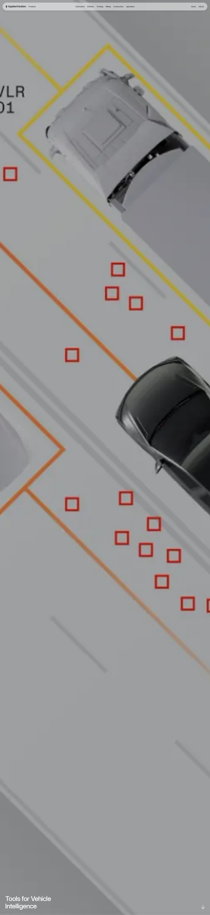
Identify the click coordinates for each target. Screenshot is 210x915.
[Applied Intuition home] (15, 6)
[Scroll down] (203, 907)
